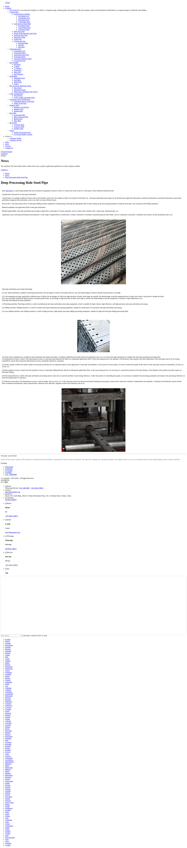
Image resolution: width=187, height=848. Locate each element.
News (7, 175)
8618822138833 (10, 500)
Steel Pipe (9, 191)
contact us (4, 170)
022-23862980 (24, 488)
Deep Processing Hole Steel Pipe (16, 177)
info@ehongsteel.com (12, 492)
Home (7, 173)
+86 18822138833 (37, 488)
